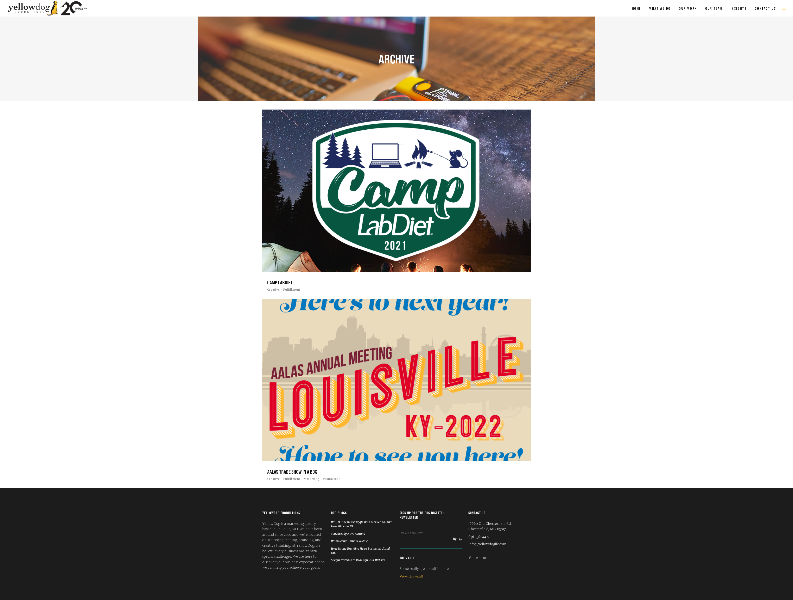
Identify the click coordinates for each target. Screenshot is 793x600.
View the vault (411, 576)
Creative (273, 289)
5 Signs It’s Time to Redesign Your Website (358, 560)
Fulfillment (291, 289)
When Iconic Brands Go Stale (349, 541)
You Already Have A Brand (348, 534)
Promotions (331, 479)
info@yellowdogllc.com (487, 543)
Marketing (311, 479)
